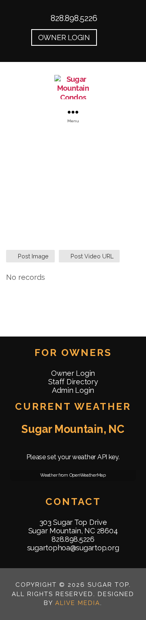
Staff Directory (73, 381)
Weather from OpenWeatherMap (73, 475)
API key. (108, 457)
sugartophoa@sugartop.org (73, 547)
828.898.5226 (73, 18)
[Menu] (73, 112)
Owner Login (73, 373)
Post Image (32, 256)
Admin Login (73, 390)
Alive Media (77, 603)
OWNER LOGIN (64, 37)
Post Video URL (91, 256)
